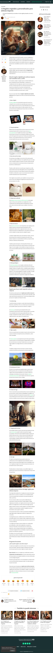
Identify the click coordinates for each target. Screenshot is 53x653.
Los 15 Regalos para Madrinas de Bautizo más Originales (6, 622)
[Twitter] (46, 2)
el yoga (31, 395)
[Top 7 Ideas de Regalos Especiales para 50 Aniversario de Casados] (40, 34)
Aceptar (12, 650)
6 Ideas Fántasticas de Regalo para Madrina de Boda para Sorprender (3, 78)
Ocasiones (3, 6)
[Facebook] (45, 2)
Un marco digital (12, 102)
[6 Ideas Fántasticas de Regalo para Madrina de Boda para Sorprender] (4, 71)
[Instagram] (49, 2)
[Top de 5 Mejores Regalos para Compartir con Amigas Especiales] (40, 19)
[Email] (8, 18)
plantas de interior (15, 225)
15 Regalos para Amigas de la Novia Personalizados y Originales (19, 622)
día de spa (13, 309)
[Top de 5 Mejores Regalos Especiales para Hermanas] (40, 27)
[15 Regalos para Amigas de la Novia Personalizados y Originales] (20, 615)
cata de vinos (14, 432)
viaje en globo (13, 338)
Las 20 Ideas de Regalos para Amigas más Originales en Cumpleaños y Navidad (33, 622)
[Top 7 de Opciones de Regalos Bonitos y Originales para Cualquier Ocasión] (40, 42)
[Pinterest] (47, 2)
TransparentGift (14, 572)
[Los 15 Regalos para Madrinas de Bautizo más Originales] (7, 615)
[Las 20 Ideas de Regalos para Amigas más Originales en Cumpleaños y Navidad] (33, 615)
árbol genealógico (14, 265)
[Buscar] (52, 2)
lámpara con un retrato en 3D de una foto (19, 200)
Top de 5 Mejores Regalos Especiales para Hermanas (47, 26)
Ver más (13, 648)
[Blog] (5, 2)
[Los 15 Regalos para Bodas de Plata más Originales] (46, 615)
